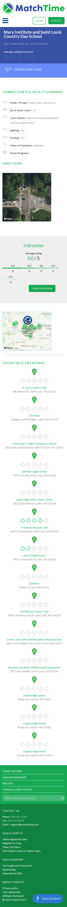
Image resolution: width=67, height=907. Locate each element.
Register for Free (11, 843)
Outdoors (34, 583)
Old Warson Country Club (34, 611)
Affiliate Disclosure (13, 895)
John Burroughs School (34, 471)
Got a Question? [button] (51, 898)
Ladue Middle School (34, 555)
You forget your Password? (17, 865)
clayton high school (34, 695)
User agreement (11, 891)
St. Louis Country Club (34, 387)
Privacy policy (10, 888)
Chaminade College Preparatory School (34, 443)
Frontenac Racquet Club (34, 527)
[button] (48, 898)
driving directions (28, 69)
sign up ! (56, 20)
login (39, 20)
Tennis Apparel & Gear (14, 839)
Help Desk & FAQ (12, 873)
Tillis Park (34, 415)
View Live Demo (11, 846)
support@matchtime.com (24, 824)
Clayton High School (34, 723)
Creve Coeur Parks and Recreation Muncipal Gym (34, 639)
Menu (5, 20)
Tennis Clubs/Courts (17, 789)
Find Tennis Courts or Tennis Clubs (21, 850)
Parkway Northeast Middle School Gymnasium (34, 667)
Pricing (7, 783)
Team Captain (12, 771)
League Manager (14, 777)
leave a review (42, 288)
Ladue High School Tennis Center (34, 499)
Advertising (8, 869)
